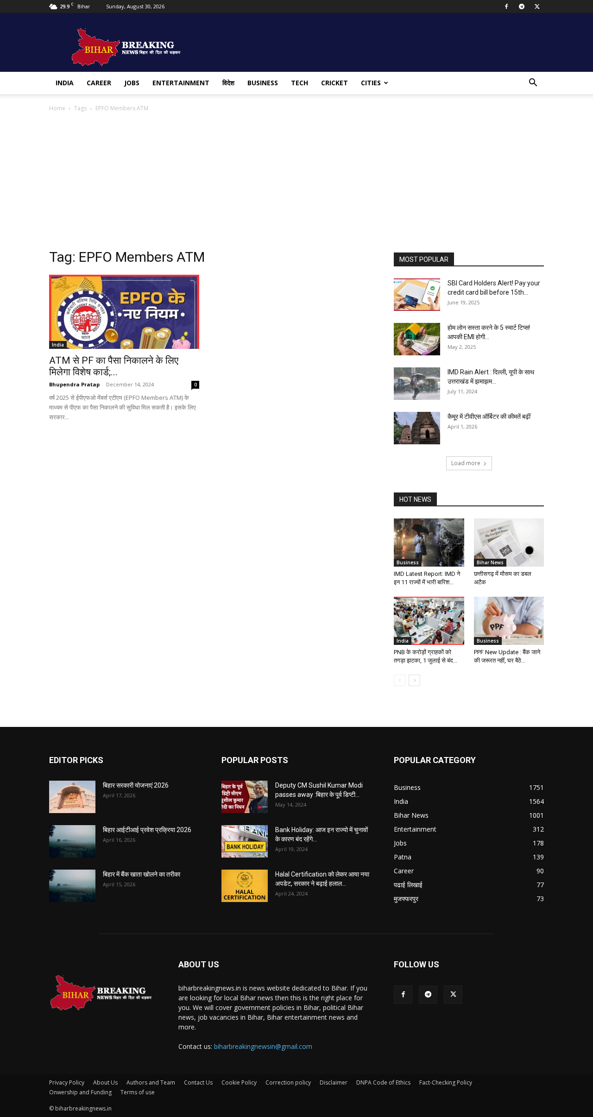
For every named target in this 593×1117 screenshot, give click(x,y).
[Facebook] (506, 6)
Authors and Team (150, 1082)
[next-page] (414, 680)
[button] (533, 83)
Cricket (334, 82)
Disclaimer (333, 1082)
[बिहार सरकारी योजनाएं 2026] (72, 797)
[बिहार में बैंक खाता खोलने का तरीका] (72, 886)
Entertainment (180, 82)
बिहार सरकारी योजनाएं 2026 (136, 785)
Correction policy (288, 1082)
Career (99, 82)
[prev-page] (399, 680)
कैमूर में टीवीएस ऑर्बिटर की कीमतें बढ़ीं (489, 416)
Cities (371, 82)
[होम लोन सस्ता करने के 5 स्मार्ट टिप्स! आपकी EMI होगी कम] (417, 339)
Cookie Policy (239, 1082)
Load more (465, 463)
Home (57, 108)
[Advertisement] (296, 183)
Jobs (131, 82)
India (65, 82)
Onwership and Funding (80, 1092)
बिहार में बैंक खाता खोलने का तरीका (141, 874)
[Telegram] (522, 6)
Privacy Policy (66, 1082)
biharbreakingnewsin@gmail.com (263, 1046)
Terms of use (137, 1092)
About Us (105, 1082)
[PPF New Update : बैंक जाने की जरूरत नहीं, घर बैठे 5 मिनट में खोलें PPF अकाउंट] (509, 621)
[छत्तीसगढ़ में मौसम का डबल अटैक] (509, 542)
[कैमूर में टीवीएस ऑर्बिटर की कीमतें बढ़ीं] (417, 428)
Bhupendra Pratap (74, 384)
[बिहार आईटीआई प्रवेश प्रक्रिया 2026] (72, 841)
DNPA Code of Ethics (383, 1082)
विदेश (228, 82)
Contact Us (198, 1082)
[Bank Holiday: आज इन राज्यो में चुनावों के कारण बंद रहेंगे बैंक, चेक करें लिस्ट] (244, 841)
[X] (537, 6)
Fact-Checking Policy (445, 1082)
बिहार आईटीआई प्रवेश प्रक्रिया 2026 (147, 829)
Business (262, 82)
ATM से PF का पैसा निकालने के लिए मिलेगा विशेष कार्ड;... (113, 366)
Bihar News (490, 562)
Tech (299, 82)
